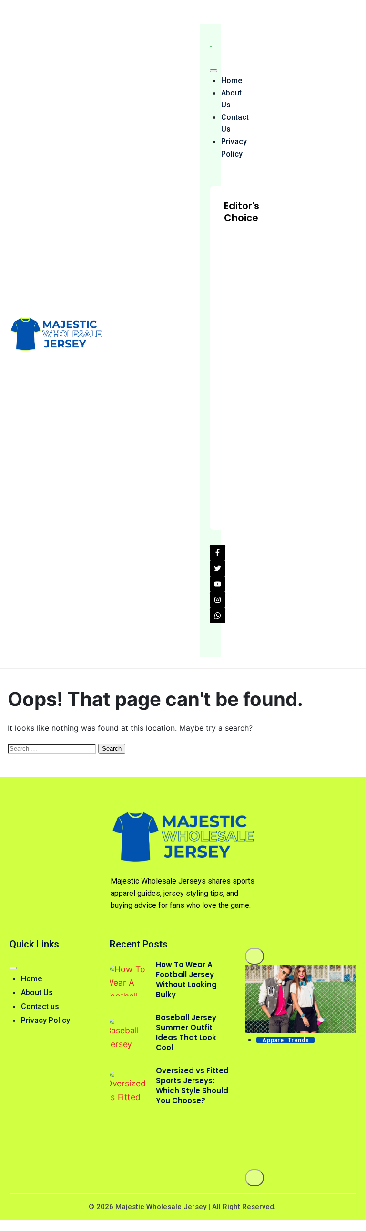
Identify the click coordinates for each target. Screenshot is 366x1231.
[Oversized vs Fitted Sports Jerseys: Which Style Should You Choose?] (128, 1087)
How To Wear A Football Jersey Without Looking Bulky (186, 979)
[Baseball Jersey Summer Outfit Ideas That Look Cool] (128, 1034)
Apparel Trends (285, 1040)
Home (231, 80)
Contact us (235, 123)
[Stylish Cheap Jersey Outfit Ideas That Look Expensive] (300, 999)
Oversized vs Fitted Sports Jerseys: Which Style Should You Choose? (192, 1085)
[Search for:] (53, 748)
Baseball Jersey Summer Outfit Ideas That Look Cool (186, 1032)
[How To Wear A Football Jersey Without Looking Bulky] (128, 981)
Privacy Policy (234, 147)
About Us (231, 99)
